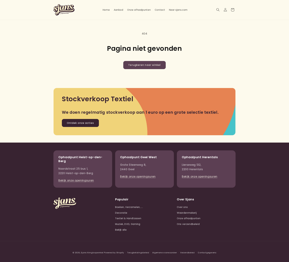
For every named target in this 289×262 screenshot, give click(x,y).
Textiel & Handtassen (128, 218)
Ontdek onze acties (80, 123)
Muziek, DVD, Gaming (127, 224)
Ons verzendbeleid (188, 224)
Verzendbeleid (187, 252)
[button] (218, 9)
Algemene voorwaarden (164, 252)
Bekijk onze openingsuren (76, 180)
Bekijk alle (121, 229)
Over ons (182, 207)
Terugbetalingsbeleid (138, 252)
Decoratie (121, 212)
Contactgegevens (207, 252)
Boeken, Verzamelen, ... (129, 207)
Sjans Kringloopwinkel (92, 252)
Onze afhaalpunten (188, 218)
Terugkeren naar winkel (144, 65)
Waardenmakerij (187, 212)
